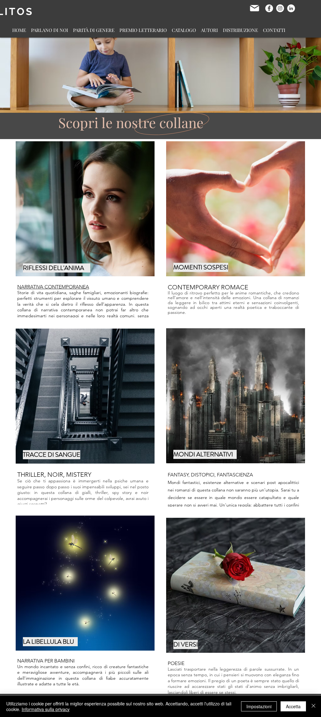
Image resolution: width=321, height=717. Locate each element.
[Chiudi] (313, 706)
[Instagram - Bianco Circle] (280, 8)
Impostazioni (258, 706)
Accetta (293, 706)
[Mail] (254, 8)
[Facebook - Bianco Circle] (269, 8)
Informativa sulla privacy (46, 709)
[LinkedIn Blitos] (291, 8)
